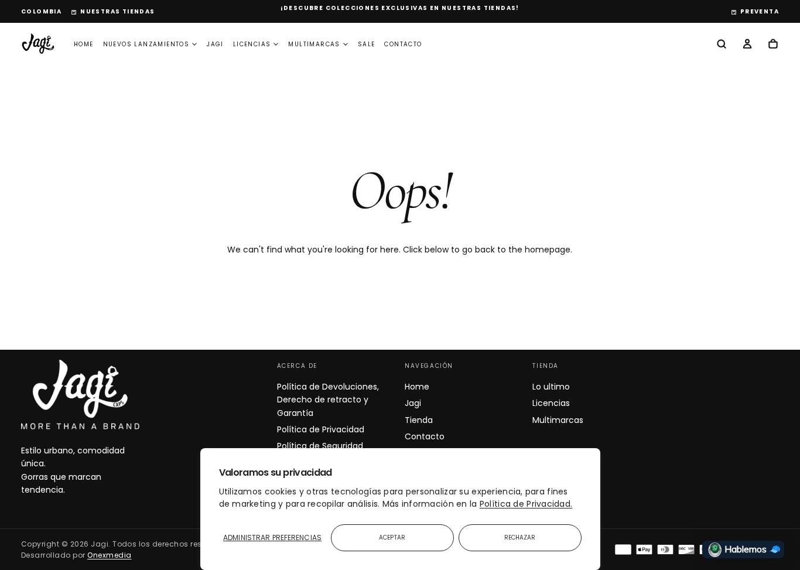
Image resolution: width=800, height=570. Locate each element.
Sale (366, 44)
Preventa (759, 11)
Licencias (252, 44)
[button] (41, 12)
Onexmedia (109, 555)
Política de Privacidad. (526, 504)
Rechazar (520, 537)
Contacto (403, 44)
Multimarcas (314, 44)
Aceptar (392, 537)
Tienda (419, 420)
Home (84, 44)
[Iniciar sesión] (747, 45)
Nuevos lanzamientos (146, 44)
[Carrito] (773, 45)
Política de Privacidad (320, 429)
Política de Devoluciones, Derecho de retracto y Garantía (328, 400)
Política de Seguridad (320, 446)
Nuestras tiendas (117, 11)
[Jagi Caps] (80, 394)
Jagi (215, 44)
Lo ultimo (551, 386)
